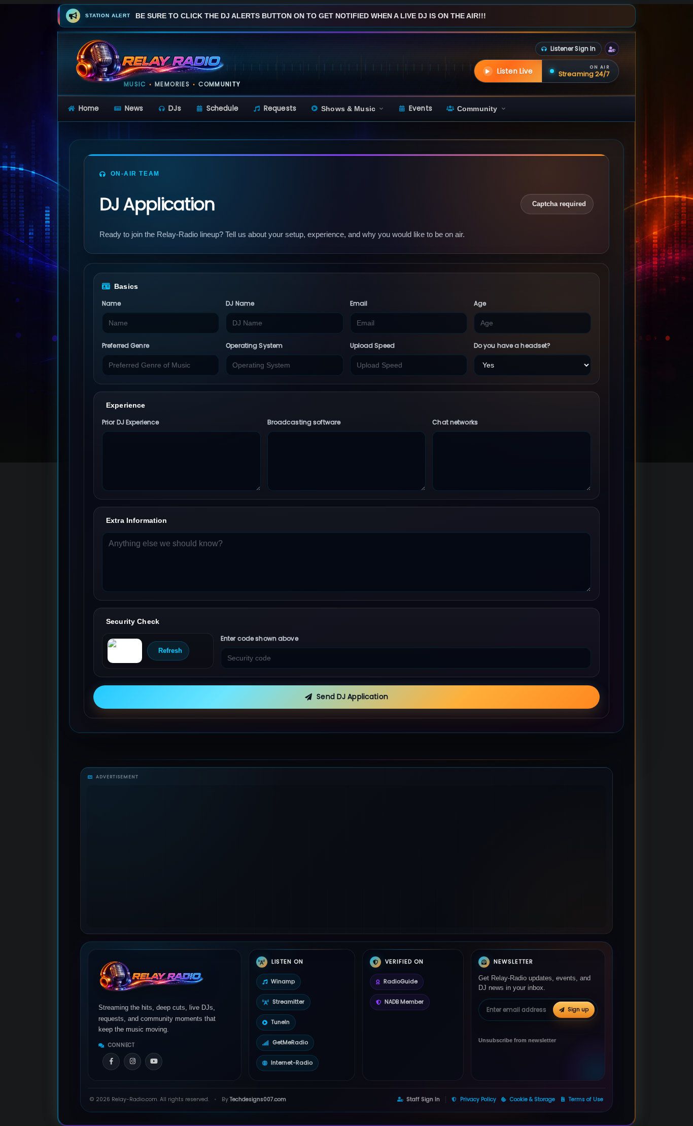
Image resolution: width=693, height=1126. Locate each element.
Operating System (254, 345)
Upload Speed (372, 345)
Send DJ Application (352, 696)
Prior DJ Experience (130, 422)
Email (359, 303)
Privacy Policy (478, 1099)
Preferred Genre (125, 345)
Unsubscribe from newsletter (517, 1040)
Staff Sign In (423, 1099)
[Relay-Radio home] (150, 60)
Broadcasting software (304, 422)
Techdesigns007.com (258, 1099)
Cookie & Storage (532, 1099)
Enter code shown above (259, 638)
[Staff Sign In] (612, 49)
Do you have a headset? (512, 345)
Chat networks (455, 422)
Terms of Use (586, 1099)
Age (480, 303)
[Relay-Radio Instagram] (132, 1061)
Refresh (170, 650)
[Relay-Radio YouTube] (153, 1061)
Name (111, 303)
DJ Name (240, 303)
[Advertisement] (346, 856)
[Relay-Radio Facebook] (111, 1061)
